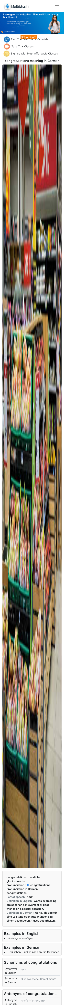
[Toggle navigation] (57, 7)
